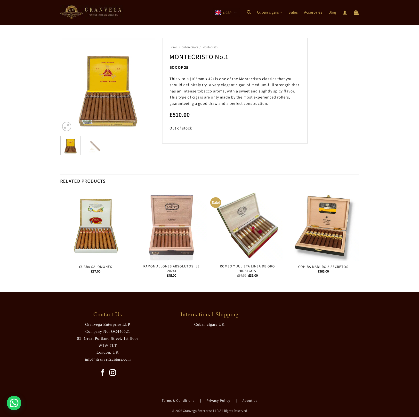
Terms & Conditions (178, 400)
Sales (293, 12)
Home (173, 47)
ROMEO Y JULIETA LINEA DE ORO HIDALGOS (247, 268)
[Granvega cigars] (91, 12)
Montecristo (210, 47)
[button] (249, 12)
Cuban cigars (268, 12)
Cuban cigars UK (209, 324)
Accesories (313, 12)
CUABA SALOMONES (95, 267)
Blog (332, 12)
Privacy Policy (219, 400)
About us (250, 400)
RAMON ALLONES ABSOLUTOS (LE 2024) (171, 268)
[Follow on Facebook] (102, 373)
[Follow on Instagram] (112, 373)
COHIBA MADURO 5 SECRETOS (323, 267)
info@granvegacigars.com (108, 359)
